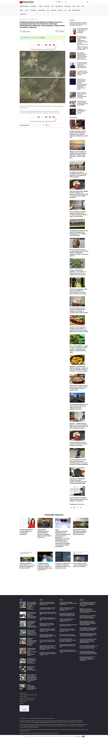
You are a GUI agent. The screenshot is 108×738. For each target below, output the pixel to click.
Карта (40, 6)
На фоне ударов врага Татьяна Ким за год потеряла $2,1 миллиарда (82, 30)
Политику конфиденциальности (42, 722)
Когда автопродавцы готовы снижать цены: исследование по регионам (32, 687)
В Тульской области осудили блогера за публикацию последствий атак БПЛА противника (82, 65)
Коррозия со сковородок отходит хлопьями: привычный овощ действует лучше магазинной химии (78, 481)
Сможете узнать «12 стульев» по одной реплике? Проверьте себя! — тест (48, 619)
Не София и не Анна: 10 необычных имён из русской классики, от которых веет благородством (78, 174)
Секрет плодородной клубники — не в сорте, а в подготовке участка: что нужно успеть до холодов (78, 272)
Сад (65, 10)
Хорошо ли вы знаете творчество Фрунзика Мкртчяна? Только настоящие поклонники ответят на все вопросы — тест (48, 647)
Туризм (21, 703)
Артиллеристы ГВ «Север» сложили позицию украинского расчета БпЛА (82, 103)
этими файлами (78, 736)
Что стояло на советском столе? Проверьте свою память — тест (47, 608)
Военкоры (33, 6)
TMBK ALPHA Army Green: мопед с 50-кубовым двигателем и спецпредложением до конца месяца (32, 615)
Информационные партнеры (27, 700)
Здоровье (53, 10)
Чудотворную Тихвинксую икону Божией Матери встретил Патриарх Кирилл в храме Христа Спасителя (82, 56)
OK (83, 736)
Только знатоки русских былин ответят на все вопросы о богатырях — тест (67, 620)
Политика (47, 6)
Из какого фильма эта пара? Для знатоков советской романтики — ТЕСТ (68, 645)
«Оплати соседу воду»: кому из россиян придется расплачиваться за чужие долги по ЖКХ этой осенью (78, 291)
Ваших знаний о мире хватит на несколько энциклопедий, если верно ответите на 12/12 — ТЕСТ (67, 614)
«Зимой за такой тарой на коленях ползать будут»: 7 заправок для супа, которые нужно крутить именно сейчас (79, 329)
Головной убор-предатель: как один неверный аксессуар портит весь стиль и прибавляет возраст (79, 407)
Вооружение (41, 10)
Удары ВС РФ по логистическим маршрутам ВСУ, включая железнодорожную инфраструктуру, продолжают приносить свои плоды (82, 84)
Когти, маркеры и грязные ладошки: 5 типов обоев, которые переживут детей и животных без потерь (78, 214)
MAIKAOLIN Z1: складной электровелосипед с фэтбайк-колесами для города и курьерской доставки (32, 642)
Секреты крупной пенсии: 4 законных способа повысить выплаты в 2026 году (78, 444)
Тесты (78, 6)
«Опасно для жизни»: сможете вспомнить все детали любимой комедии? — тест (47, 603)
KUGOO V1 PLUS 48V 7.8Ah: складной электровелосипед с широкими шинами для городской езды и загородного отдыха (32, 678)
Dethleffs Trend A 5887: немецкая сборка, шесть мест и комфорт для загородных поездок (32, 632)
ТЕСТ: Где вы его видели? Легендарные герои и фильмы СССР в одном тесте (68, 603)
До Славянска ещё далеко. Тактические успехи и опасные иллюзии (82, 73)
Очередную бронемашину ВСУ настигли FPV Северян (81, 111)
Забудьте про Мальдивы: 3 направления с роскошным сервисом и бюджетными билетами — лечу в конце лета (78, 155)
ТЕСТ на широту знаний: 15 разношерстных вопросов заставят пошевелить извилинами (68, 640)
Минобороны (59, 6)
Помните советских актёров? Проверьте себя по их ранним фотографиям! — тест (47, 624)
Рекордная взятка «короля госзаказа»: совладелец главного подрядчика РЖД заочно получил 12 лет (45, 566)
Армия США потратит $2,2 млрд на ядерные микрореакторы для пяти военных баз (79, 532)
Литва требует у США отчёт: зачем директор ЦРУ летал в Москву (80, 565)
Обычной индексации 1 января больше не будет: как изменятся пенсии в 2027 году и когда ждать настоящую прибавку (79, 194)
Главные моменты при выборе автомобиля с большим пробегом (31, 668)
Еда (48, 10)
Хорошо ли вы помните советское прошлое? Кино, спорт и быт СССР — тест (48, 613)
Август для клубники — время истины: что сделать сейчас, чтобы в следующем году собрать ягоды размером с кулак (79, 349)
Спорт (26, 10)
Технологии (23, 14)
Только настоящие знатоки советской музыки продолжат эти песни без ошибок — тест (48, 635)
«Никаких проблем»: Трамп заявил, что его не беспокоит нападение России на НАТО (27, 566)
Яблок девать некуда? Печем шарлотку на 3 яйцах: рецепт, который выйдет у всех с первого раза (79, 388)
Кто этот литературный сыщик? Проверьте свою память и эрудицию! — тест (67, 609)
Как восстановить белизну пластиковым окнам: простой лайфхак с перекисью (79, 499)
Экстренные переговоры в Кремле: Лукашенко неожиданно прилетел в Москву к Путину (62, 566)
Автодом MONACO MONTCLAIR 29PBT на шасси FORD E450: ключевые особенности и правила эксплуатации (32, 606)
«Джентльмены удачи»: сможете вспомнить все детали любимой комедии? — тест (47, 630)
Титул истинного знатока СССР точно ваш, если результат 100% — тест (48, 641)
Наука (21, 10)
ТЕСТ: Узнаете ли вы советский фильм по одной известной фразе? (68, 635)
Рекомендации (23, 696)
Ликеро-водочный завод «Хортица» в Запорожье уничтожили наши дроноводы (81, 95)
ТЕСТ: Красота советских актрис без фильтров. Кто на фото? (68, 625)
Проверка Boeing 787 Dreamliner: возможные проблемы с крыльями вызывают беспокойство (78, 24)
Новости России (24, 701)
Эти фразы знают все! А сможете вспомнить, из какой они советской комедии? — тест (48, 653)
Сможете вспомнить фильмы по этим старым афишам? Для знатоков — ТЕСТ (68, 651)
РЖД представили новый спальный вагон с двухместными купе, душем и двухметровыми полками (32, 652)
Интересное (33, 10)
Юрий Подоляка (24, 6)
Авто (83, 6)
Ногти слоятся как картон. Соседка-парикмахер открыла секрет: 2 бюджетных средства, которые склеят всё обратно (79, 252)
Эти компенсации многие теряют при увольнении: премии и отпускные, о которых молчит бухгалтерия (79, 310)
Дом (69, 10)
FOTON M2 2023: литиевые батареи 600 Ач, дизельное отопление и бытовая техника (31, 661)
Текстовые (67, 6)
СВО (53, 6)
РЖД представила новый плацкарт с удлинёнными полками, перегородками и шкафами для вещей (32, 624)
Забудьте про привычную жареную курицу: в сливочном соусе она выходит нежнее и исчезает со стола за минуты (79, 369)
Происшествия (76, 10)
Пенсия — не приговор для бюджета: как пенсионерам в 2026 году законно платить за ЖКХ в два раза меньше (79, 426)
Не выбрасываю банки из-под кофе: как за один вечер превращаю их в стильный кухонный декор (79, 233)
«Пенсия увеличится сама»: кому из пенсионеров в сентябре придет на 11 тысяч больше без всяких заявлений (79, 462)
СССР (73, 6)
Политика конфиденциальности (27, 698)
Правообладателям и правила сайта (28, 694)
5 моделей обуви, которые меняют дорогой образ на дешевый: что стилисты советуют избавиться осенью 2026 (79, 134)
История (60, 10)
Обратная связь (23, 693)
